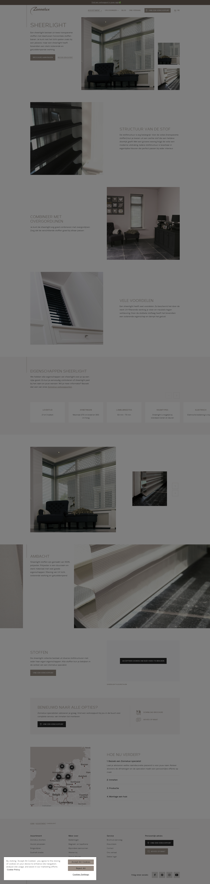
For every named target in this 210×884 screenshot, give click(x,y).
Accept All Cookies (81, 862)
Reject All (81, 868)
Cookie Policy (13, 869)
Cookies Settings (81, 874)
